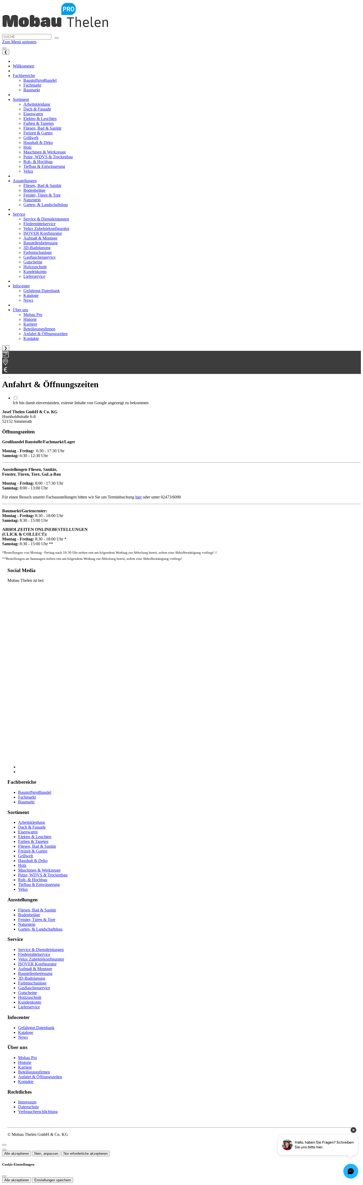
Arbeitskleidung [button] (36, 104)
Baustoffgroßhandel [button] (40, 80)
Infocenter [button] (21, 286)
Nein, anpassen (46, 1154)
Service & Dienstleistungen (41, 949)
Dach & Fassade (32, 827)
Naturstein (26, 924)
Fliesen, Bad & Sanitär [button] (42, 128)
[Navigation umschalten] (4, 48)
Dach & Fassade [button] (37, 109)
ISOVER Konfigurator (37, 964)
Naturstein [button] (32, 200)
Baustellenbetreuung (35, 973)
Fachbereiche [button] (24, 75)
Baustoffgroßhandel (34, 792)
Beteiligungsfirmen (34, 1072)
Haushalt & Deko (33, 860)
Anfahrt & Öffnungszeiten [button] (45, 333)
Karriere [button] (30, 324)
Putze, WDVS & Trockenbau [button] (48, 157)
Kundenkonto (29, 1002)
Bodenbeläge (29, 915)
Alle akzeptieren (16, 1154)
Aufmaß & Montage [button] (40, 238)
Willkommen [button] (23, 66)
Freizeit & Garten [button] (38, 133)
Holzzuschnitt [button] (35, 267)
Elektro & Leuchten (34, 836)
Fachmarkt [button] (32, 85)
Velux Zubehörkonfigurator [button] (46, 228)
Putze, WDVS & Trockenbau (42, 875)
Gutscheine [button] (32, 262)
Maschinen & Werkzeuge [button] (44, 152)
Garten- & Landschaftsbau (40, 929)
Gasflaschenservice (34, 988)
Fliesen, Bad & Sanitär (37, 846)
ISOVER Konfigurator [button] (42, 233)
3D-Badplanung (31, 978)
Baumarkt (26, 802)
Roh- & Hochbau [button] (38, 161)
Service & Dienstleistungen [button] (46, 219)
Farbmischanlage (32, 983)
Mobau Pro (27, 1057)
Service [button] (19, 214)
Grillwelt (25, 856)
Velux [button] (28, 171)
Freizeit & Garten (32, 851)
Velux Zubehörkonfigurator (41, 959)
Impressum (27, 1102)
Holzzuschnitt (29, 997)
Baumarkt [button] (31, 90)
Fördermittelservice (34, 954)
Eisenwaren (28, 832)
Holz (22, 865)
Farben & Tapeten (33, 841)
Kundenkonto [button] (35, 271)
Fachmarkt (27, 797)
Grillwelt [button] (30, 137)
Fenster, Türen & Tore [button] (42, 195)
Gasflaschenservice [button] (39, 257)
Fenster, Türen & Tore (36, 919)
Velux (23, 889)
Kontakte (25, 1081)
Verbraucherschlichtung (38, 1111)
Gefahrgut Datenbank (36, 1027)
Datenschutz (28, 1107)
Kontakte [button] (31, 338)
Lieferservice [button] (34, 276)
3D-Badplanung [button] (36, 247)
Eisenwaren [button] (33, 114)
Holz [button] (27, 147)
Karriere (25, 1067)
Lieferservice (29, 1007)
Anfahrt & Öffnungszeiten (40, 1077)
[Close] (4, 1145)
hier (138, 497)
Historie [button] (30, 319)
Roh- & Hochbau (32, 879)
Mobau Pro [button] (32, 314)
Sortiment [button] (21, 99)
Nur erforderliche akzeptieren (86, 1154)
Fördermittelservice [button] (39, 223)
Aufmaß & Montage (35, 968)
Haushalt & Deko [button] (38, 142)
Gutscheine (27, 992)
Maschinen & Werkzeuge (39, 870)
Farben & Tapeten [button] (38, 123)
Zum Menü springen (19, 42)
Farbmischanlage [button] (37, 252)
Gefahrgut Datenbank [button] (41, 290)
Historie (24, 1062)
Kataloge (25, 1032)
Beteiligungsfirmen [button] (39, 329)
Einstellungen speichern (52, 1180)
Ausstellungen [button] (25, 180)
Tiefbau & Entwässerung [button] (44, 166)
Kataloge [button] (31, 295)
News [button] (28, 300)
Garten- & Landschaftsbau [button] (45, 204)
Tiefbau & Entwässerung (39, 884)
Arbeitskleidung (31, 822)
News (23, 1037)
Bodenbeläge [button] (34, 190)
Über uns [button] (20, 310)
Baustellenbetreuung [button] (40, 243)
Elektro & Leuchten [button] (40, 118)
